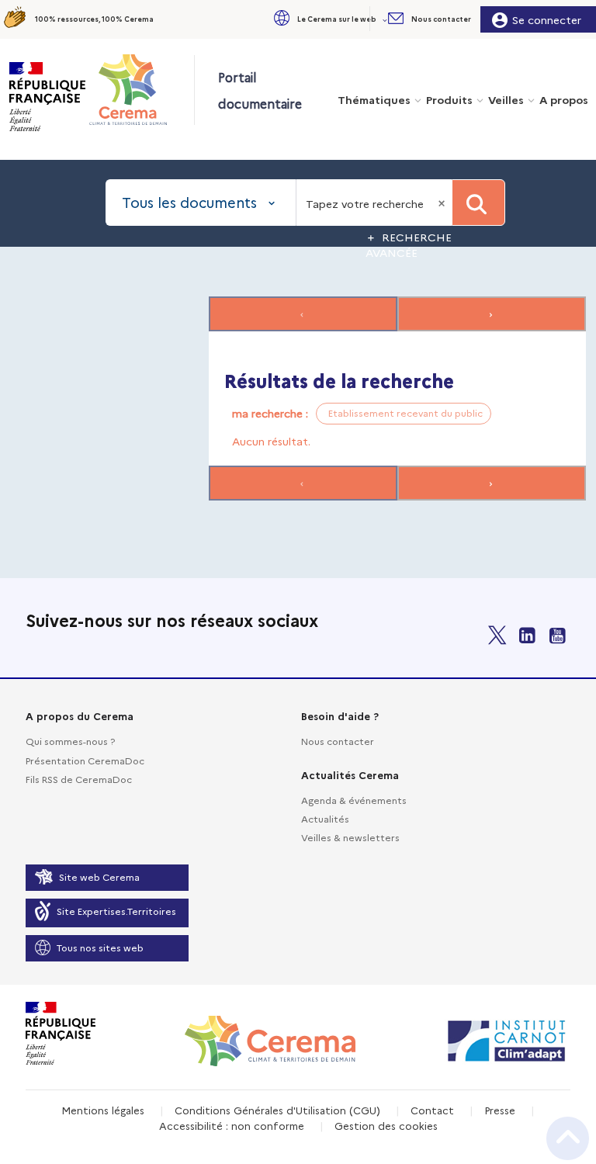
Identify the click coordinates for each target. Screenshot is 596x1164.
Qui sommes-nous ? (70, 740)
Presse (499, 1110)
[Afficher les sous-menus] (386, 19)
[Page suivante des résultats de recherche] (491, 313)
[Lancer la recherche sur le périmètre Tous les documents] (478, 202)
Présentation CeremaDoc (85, 760)
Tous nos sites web (100, 947)
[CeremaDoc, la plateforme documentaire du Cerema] (140, 89)
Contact (432, 1110)
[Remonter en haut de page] (567, 1138)
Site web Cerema (99, 876)
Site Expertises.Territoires (116, 910)
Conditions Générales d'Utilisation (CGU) (277, 1110)
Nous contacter (337, 740)
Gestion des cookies (386, 1125)
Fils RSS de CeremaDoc (79, 778)
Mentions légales (102, 1110)
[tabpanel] (298, 400)
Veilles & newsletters (350, 837)
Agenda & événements (354, 799)
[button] (329, 19)
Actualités (325, 818)
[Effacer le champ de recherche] (443, 202)
